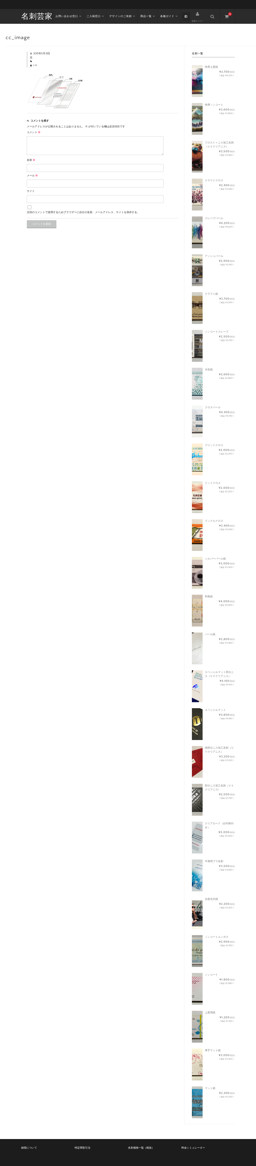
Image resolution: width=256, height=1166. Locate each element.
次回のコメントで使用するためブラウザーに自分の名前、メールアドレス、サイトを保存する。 (83, 212)
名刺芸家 (37, 16)
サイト (31, 191)
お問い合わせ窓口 (66, 16)
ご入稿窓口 (94, 16)
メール (32, 175)
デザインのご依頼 (120, 16)
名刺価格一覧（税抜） (141, 1147)
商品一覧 (146, 16)
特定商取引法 (82, 1147)
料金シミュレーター (193, 1147)
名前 (31, 160)
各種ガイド (167, 16)
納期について (29, 1147)
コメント (33, 132)
